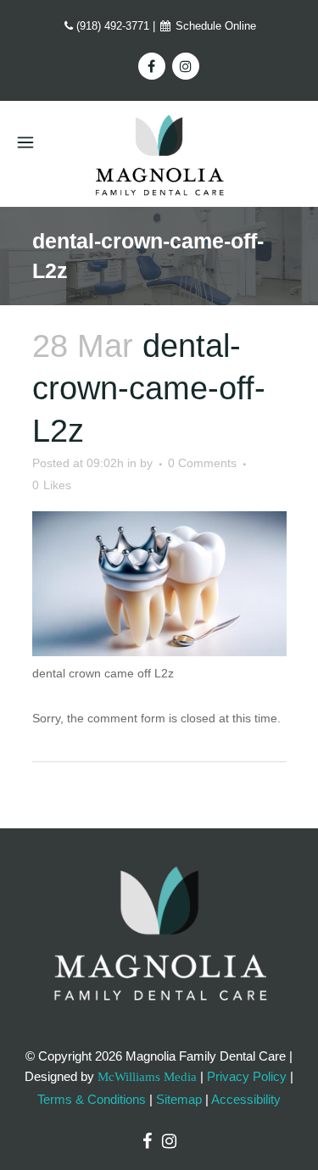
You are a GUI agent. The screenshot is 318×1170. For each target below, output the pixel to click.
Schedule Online (214, 26)
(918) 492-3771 (112, 26)
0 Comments (202, 463)
